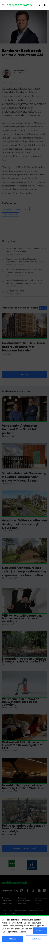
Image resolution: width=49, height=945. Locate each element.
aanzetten (22, 932)
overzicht (15, 929)
